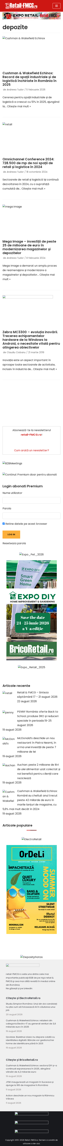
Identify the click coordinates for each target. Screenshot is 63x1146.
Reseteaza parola (14, 543)
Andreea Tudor (15, 89)
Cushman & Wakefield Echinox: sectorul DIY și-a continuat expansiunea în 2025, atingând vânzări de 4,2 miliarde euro (31, 1068)
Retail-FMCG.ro (31, 1140)
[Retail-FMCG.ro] (21, 5)
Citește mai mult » (19, 106)
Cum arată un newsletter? (31, 450)
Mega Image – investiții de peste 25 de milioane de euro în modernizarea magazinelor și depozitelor (29, 247)
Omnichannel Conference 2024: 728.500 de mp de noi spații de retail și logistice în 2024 (28, 163)
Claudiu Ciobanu (16, 352)
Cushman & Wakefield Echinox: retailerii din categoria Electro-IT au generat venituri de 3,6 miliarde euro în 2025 (31, 1023)
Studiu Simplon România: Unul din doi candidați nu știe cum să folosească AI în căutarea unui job (31, 1007)
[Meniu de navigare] (56, 6)
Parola (7, 508)
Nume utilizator (12, 493)
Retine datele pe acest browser (26, 524)
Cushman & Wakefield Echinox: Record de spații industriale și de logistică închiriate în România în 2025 (29, 79)
